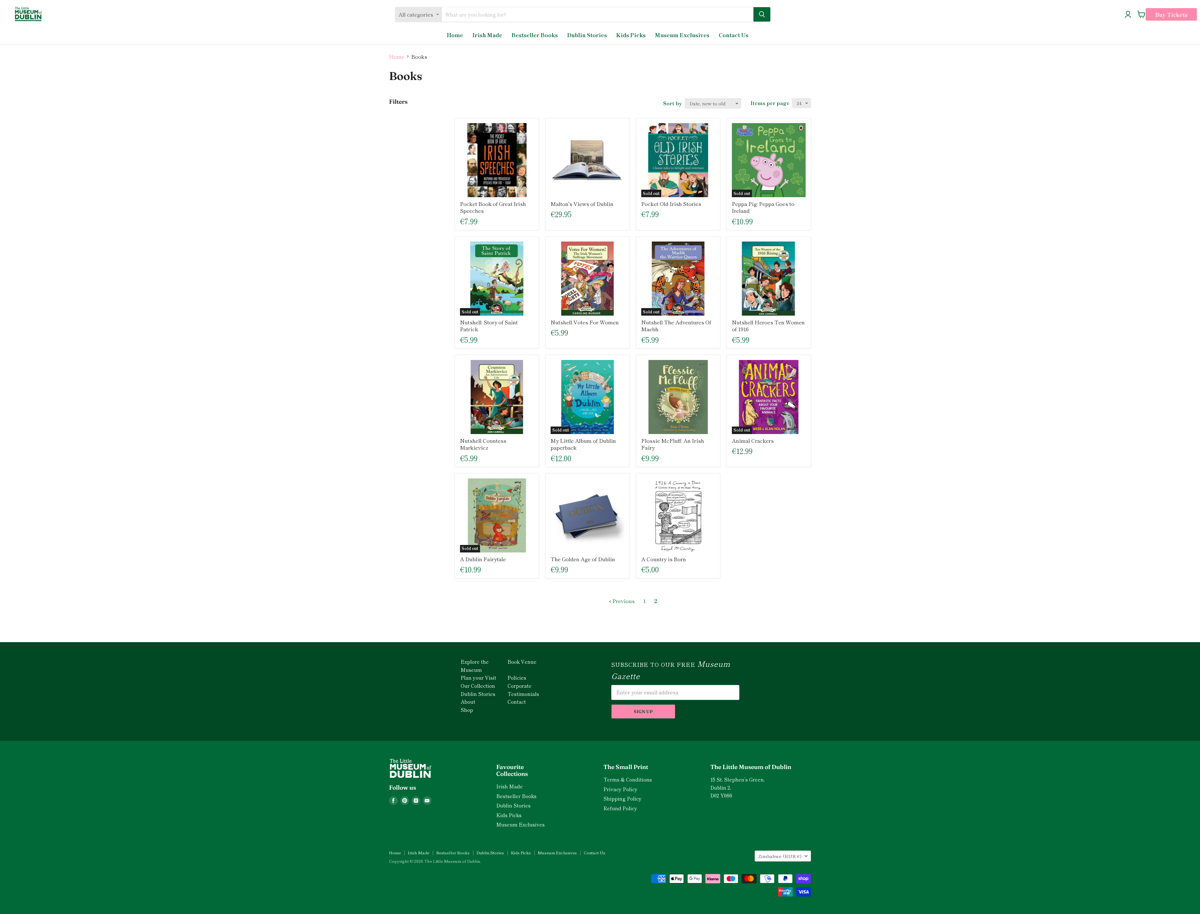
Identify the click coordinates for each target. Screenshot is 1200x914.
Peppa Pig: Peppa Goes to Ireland (763, 207)
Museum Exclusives (682, 35)
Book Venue (522, 661)
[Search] (761, 14)
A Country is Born (663, 559)
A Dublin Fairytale (483, 559)
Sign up (643, 711)
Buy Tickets (1171, 14)
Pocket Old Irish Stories (671, 203)
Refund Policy (620, 808)
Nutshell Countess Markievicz (483, 444)
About (468, 701)
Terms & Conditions (627, 779)
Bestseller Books (535, 35)
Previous (623, 601)
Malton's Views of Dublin (582, 203)
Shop (467, 709)
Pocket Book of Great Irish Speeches (493, 207)
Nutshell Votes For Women (585, 322)
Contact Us (733, 35)
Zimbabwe (780, 856)
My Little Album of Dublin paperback (583, 444)
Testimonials (523, 693)
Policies (517, 677)
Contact (517, 701)
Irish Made (487, 35)
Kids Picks (631, 35)
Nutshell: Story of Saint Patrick (489, 325)
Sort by (672, 103)
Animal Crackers (753, 440)
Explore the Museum (475, 665)
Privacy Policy (620, 789)
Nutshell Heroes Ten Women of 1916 (768, 325)
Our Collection (478, 685)
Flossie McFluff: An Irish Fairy (672, 444)
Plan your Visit (478, 677)
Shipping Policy (622, 798)
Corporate (520, 685)
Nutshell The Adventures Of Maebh (676, 325)
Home (455, 35)
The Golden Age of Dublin (583, 559)
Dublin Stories (587, 35)
